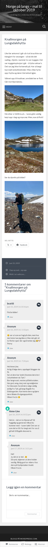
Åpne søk (43, 27)
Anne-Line (14, 411)
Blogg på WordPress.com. (24, 539)
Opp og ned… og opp (17, 270)
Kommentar (32, 514)
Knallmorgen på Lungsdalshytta (15, 41)
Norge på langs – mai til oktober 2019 (24, 8)
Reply (39, 305)
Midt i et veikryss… (17, 274)
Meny (9, 26)
